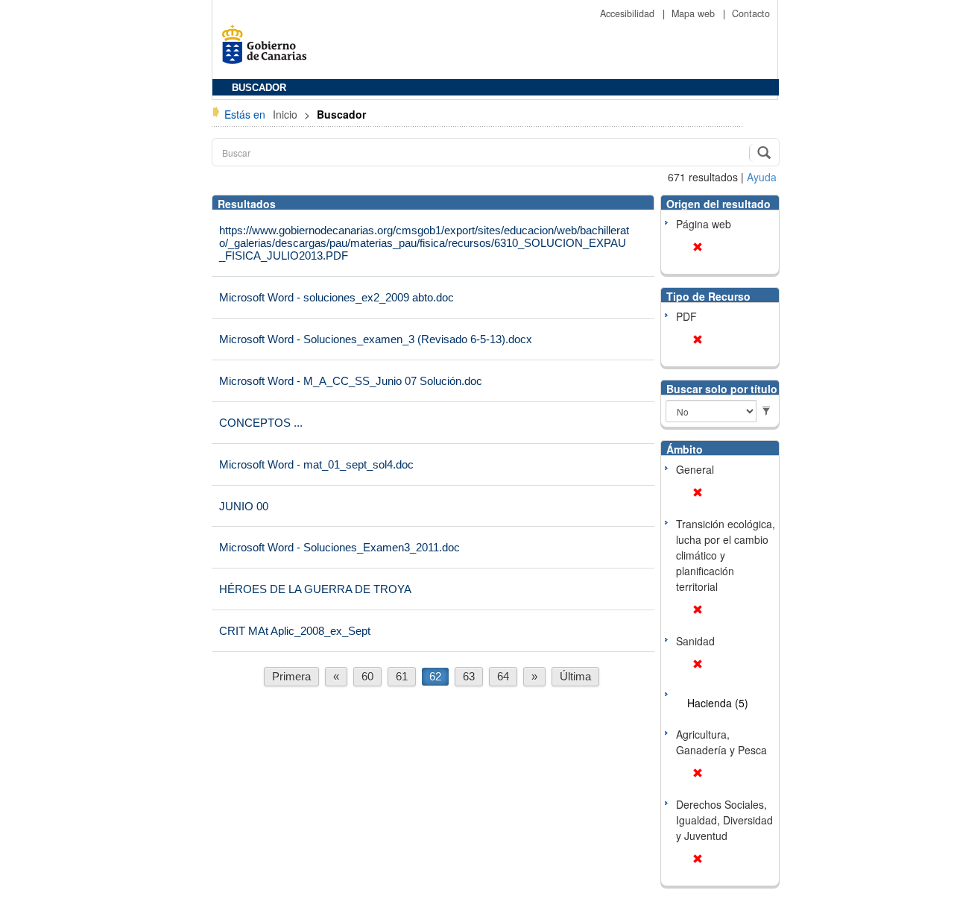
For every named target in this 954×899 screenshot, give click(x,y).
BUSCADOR (259, 88)
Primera (291, 676)
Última (575, 676)
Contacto (751, 13)
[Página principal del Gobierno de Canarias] (268, 49)
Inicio (286, 114)
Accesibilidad (628, 13)
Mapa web (695, 13)
